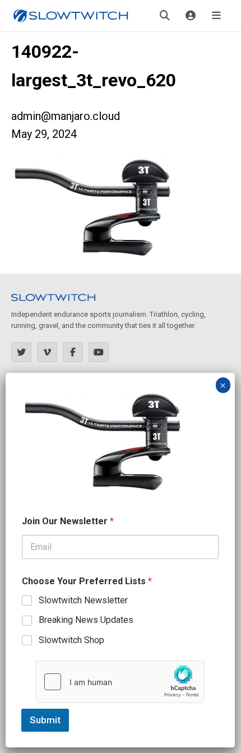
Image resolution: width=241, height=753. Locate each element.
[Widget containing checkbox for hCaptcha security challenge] (120, 681)
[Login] (190, 15)
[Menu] (216, 15)
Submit (45, 720)
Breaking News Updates (86, 620)
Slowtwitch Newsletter (83, 600)
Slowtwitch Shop (71, 640)
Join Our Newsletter (68, 521)
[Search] (165, 15)
